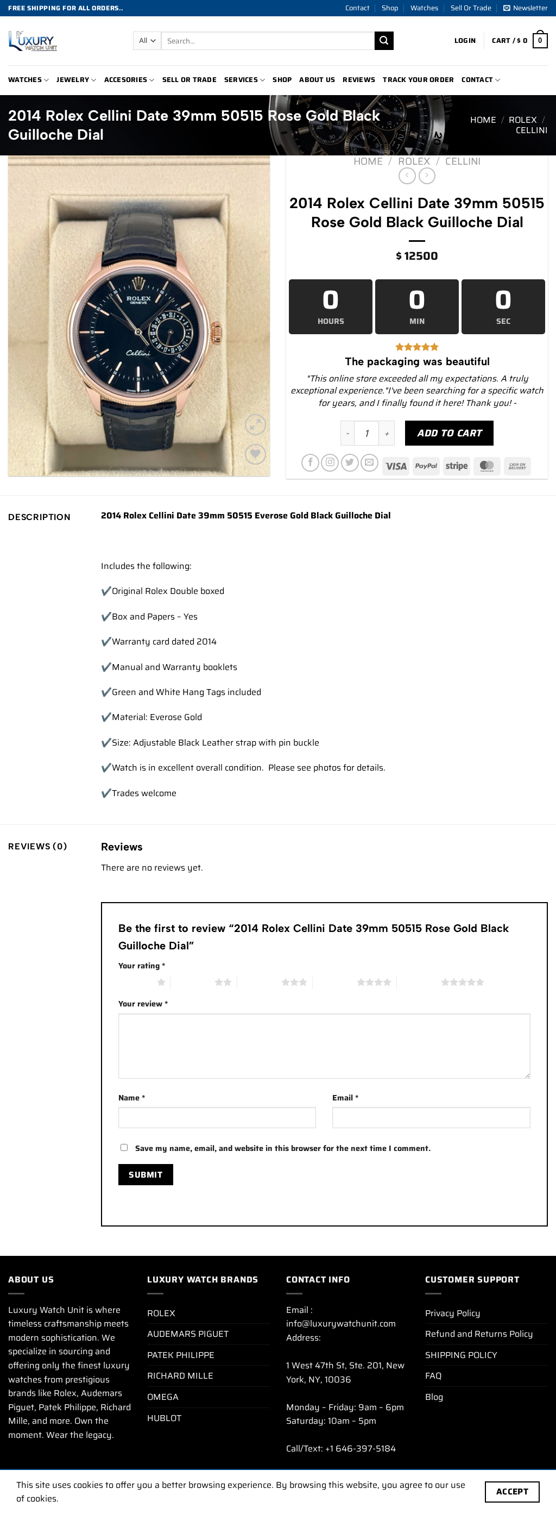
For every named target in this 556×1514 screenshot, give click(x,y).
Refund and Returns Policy (479, 1334)
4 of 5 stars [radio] (335, 982)
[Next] (251, 316)
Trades (125, 793)
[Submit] (384, 41)
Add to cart (449, 433)
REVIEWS (359, 79)
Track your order (418, 79)
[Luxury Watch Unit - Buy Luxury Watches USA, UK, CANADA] (62, 40)
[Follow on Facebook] (310, 463)
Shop (390, 8)
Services (241, 79)
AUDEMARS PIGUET (188, 1334)
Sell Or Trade (471, 8)
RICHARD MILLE (180, 1375)
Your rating (141, 966)
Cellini (532, 130)
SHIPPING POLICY (461, 1355)
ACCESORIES (126, 79)
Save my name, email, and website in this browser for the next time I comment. (283, 1148)
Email (345, 1098)
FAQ (433, 1375)
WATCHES (25, 79)
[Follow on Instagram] (330, 463)
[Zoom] (255, 424)
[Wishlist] (255, 454)
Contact (357, 8)
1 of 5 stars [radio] (135, 982)
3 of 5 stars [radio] (259, 982)
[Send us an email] (369, 463)
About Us (317, 79)
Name (131, 1098)
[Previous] (27, 316)
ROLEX (523, 120)
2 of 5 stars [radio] (192, 982)
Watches (424, 8)
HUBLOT (164, 1418)
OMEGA (163, 1397)
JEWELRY (72, 79)
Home (483, 120)
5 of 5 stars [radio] (419, 982)
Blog (434, 1397)
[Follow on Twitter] (350, 463)
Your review (143, 1004)
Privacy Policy (453, 1313)
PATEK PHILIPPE (180, 1355)
